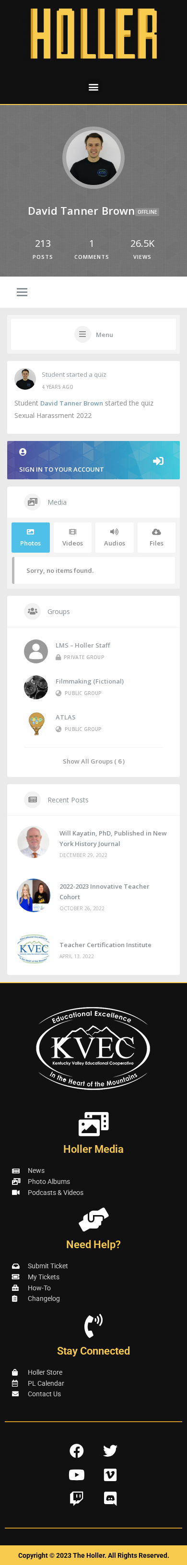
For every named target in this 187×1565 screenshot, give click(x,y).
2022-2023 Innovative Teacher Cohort (104, 891)
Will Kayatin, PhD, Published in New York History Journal (113, 838)
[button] (94, 86)
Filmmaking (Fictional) (90, 681)
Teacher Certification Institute (105, 944)
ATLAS (66, 717)
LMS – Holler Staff (83, 645)
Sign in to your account (61, 469)
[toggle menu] (22, 293)
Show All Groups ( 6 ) (94, 761)
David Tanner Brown (71, 403)
